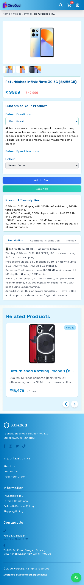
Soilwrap (41, 574)
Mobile (17, 14)
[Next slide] (74, 404)
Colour (10, 159)
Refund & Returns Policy (18, 506)
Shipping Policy (13, 511)
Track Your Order (14, 476)
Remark (71, 240)
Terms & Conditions (15, 501)
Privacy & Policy (13, 496)
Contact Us (10, 471)
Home (6, 14)
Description (15, 240)
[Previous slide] (65, 404)
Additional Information (45, 240)
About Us (9, 466)
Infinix (28, 14)
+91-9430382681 (14, 535)
